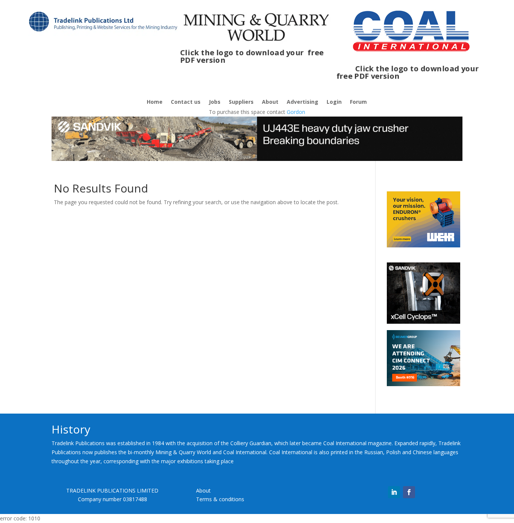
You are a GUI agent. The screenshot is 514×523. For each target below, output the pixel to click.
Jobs (215, 102)
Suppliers (241, 102)
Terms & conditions (220, 499)
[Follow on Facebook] (409, 492)
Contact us (186, 102)
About (270, 102)
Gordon (296, 111)
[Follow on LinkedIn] (394, 492)
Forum (358, 102)
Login (334, 102)
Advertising (302, 102)
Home (155, 102)
